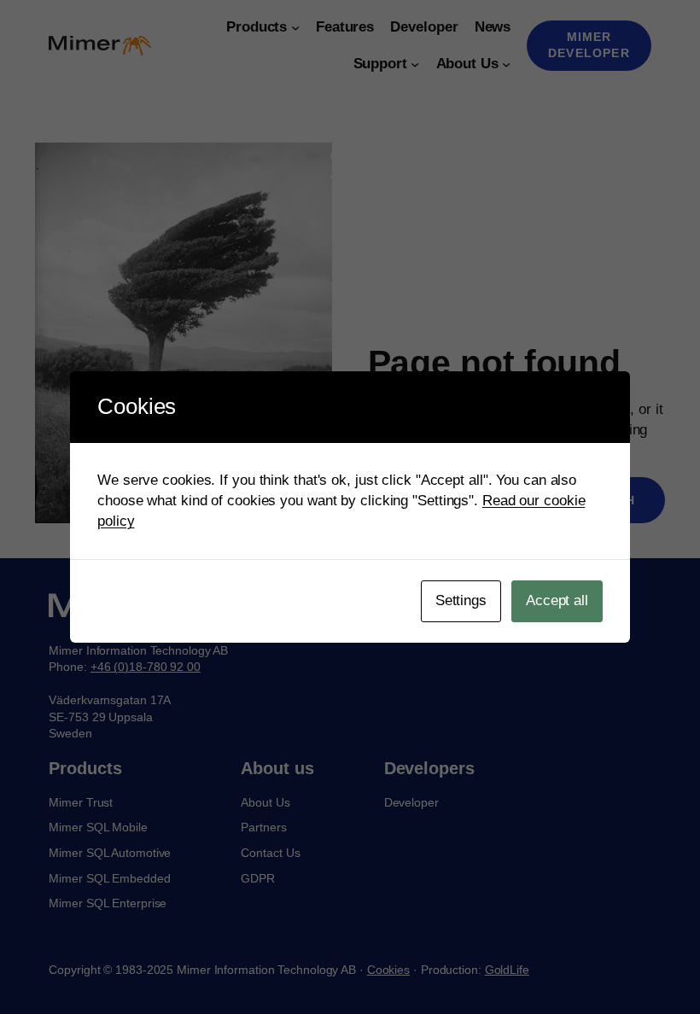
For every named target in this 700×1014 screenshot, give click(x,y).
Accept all (557, 600)
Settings (461, 600)
